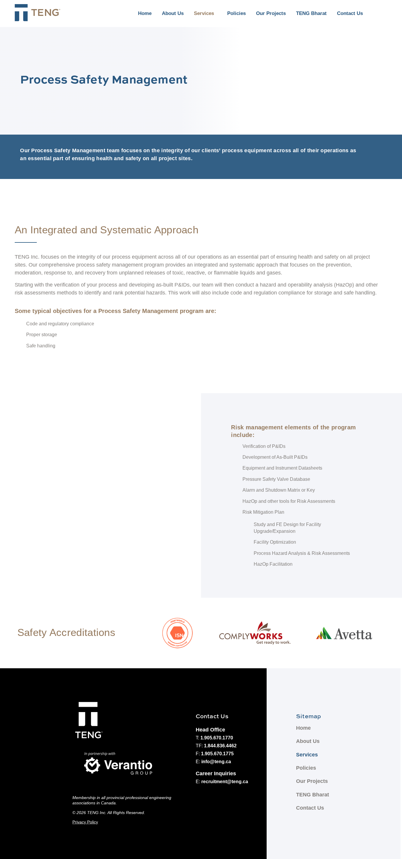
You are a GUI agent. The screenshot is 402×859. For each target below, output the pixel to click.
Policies (236, 13)
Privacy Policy (85, 822)
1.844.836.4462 (220, 745)
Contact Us (350, 13)
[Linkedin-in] (378, 13)
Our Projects (271, 13)
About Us (173, 13)
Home (145, 13)
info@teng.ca (216, 761)
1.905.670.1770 (216, 737)
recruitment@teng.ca (224, 781)
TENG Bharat (311, 13)
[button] (205, 13)
